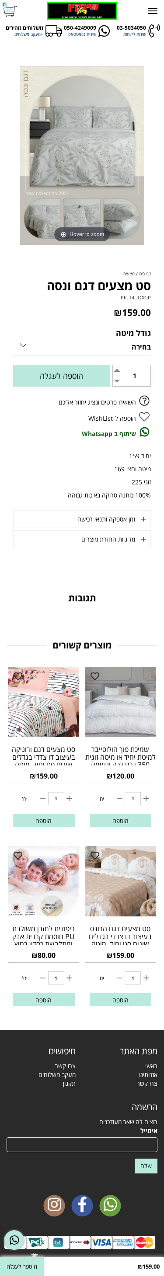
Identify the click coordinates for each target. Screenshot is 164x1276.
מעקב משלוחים (57, 1074)
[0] (11, 11)
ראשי (151, 1066)
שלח (146, 1166)
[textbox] (41, 1051)
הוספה (120, 820)
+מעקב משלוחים (28, 34)
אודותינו (148, 1074)
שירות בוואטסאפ (82, 34)
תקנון (69, 1083)
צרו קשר (147, 1083)
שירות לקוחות (134, 34)
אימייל (148, 1130)
